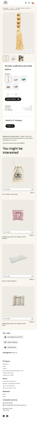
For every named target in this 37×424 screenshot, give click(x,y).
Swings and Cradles (8, 375)
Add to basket (11, 99)
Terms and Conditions (9, 385)
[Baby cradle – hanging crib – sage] (23, 79)
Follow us (14, 352)
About (4, 394)
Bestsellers (6, 364)
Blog (4, 396)
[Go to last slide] (27, 50)
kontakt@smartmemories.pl (15, 405)
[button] (6, 58)
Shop (12, 8)
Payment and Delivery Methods (11, 383)
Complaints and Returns (9, 381)
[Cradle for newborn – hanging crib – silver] (15, 79)
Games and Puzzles (8, 372)
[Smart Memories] (5, 4)
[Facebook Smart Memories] (4, 416)
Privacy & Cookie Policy (9, 388)
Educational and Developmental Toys (13, 370)
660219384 (9, 403)
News (4, 366)
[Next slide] (30, 50)
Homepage (5, 8)
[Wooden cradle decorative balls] (8, 79)
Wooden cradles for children (23, 8)
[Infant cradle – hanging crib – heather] (15, 86)
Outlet (4, 368)
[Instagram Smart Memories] (7, 416)
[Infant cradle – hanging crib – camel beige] (8, 86)
